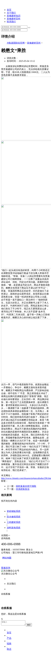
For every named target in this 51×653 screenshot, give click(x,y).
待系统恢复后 (22, 489)
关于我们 (11, 13)
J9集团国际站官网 (16, 43)
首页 (9, 10)
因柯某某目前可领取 (26, 486)
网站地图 (6, 558)
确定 (29, 625)
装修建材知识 (13, 15)
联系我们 (11, 21)
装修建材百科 (13, 18)
